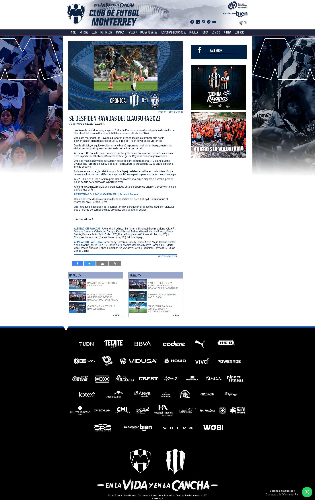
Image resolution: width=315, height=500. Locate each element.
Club (94, 32)
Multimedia (106, 32)
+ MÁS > (117, 315)
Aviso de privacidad (167, 495)
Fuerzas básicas (148, 32)
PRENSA (227, 32)
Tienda (205, 32)
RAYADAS (132, 32)
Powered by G (157, 498)
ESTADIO (216, 32)
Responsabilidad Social (173, 32)
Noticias (84, 32)
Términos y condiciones (147, 495)
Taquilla (193, 32)
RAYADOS (120, 32)
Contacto (239, 32)
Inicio (73, 32)
